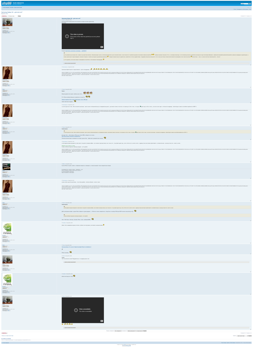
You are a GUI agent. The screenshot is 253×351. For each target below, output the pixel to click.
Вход (250, 9)
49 (8, 240)
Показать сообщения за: (110, 330)
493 (8, 159)
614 (8, 269)
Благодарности (239, 9)
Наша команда (223, 342)
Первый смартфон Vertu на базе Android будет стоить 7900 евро (74, 99)
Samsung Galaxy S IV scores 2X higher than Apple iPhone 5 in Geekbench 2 (76, 246)
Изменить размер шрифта (250, 7)
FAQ (235, 9)
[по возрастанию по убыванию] (141, 330)
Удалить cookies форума (231, 342)
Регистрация (246, 9)
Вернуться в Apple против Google (7, 335)
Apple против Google (18, 7)
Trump (64, 89)
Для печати (248, 7)
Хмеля (7, 13)
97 (8, 95)
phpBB (124, 344)
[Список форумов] (7, 3)
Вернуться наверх (250, 87)
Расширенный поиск (247, 4)
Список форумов (6, 7)
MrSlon (4, 170)
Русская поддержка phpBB (126, 345)
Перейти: (234, 335)
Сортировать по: (125, 330)
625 (8, 270)
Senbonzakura (5, 79)
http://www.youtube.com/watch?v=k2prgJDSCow (71, 136)
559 (8, 85)
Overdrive (64, 222)
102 (8, 94)
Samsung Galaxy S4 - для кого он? (11, 12)
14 (8, 241)
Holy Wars (12, 7)
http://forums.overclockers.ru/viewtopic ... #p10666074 (76, 50)
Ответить (2, 15)
